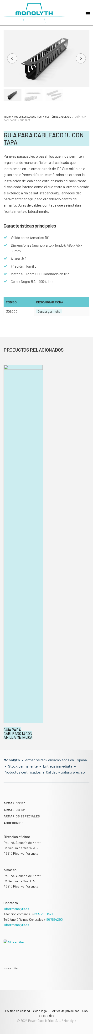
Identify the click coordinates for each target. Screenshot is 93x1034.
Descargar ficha (49, 311)
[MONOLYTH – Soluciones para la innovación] (34, 13)
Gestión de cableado (58, 116)
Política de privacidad (65, 1011)
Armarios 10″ (14, 810)
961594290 (54, 919)
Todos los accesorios (28, 116)
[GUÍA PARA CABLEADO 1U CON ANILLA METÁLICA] (23, 544)
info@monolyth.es (16, 909)
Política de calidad (17, 1011)
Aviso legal (40, 1011)
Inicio (7, 116)
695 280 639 (43, 914)
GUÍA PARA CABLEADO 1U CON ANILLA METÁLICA (18, 733)
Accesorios (14, 823)
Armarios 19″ (14, 803)
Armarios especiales (22, 816)
